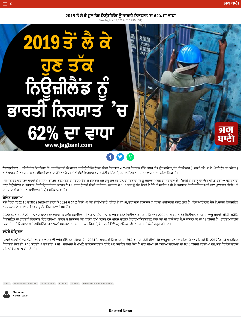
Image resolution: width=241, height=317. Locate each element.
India (6, 283)
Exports (63, 283)
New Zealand (47, 283)
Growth (74, 283)
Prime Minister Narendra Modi (97, 283)
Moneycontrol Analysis (25, 283)
